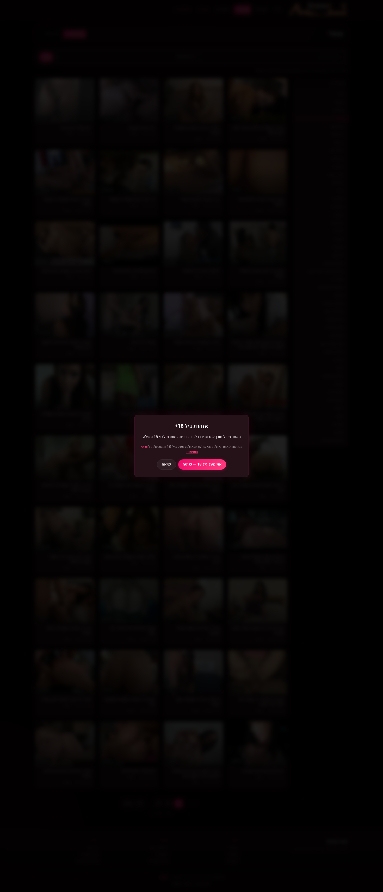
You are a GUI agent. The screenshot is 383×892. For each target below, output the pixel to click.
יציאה (166, 464)
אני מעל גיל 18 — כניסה (202, 464)
